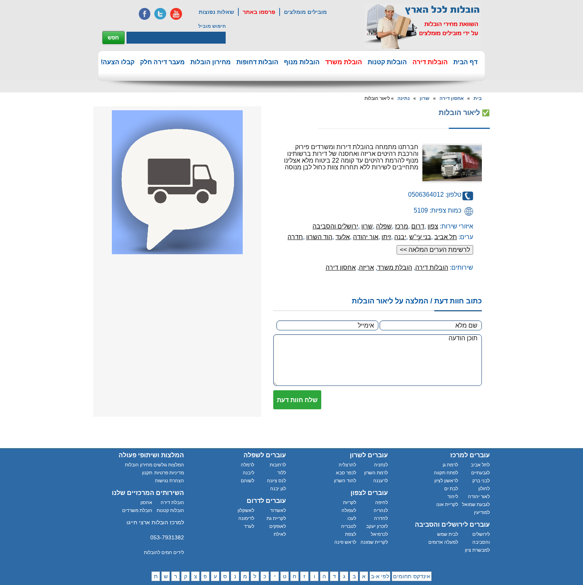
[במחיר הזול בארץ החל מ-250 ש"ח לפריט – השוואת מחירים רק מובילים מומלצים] (422, 26)
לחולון (484, 488)
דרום (417, 226)
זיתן (386, 237)
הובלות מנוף (302, 62)
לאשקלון (246, 510)
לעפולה (348, 510)
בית (478, 98)
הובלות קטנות (387, 62)
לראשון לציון (446, 480)
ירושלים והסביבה (335, 226)
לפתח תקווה (446, 473)
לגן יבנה (278, 488)
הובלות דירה (430, 62)
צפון (433, 226)
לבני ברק (481, 480)
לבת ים (451, 488)
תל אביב (445, 237)
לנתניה (381, 465)
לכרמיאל (379, 534)
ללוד (281, 473)
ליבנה (248, 473)
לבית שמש (447, 534)
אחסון (146, 502)
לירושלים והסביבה (481, 538)
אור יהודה (365, 237)
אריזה (366, 267)
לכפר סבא (346, 473)
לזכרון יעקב (377, 526)
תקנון (147, 473)
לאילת (280, 534)
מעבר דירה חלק (162, 62)
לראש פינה (345, 542)
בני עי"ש (420, 237)
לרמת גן (450, 465)
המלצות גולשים (168, 465)
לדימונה (246, 518)
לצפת (350, 534)
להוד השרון (345, 480)
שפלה (384, 226)
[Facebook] (144, 14)
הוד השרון (319, 237)
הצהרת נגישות (169, 480)
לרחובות (278, 465)
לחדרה (381, 518)
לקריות (349, 502)
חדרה (295, 237)
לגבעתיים (480, 473)
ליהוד (452, 496)
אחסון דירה (451, 98)
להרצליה (347, 465)
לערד (249, 526)
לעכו (351, 518)
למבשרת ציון (477, 550)
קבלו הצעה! (117, 62)
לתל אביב (480, 465)
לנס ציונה (276, 480)
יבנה (400, 237)
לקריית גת (276, 518)
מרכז (401, 226)
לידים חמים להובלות (164, 552)
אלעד (343, 237)
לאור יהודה (479, 496)
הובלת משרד (343, 62)
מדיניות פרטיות (169, 473)
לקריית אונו (447, 504)
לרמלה (247, 465)
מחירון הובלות (210, 62)
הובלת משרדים (137, 510)
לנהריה (381, 510)
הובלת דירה (172, 502)
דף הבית (465, 62)
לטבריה (348, 526)
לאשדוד (278, 510)
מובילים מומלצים (305, 12)
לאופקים (277, 526)
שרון (425, 98)
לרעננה (380, 480)
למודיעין (482, 512)
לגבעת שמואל (476, 504)
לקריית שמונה (374, 542)
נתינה (403, 98)
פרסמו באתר (259, 12)
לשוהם (247, 480)
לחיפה (381, 502)
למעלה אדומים (443, 542)
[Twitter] (160, 14)
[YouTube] (176, 14)
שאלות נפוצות (216, 12)
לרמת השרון (376, 473)
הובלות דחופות (257, 62)
